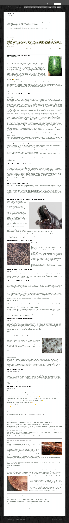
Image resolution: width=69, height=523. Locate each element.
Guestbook (50, 7)
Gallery (44, 7)
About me (30, 7)
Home (25, 7)
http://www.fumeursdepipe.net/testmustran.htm (34, 414)
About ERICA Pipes (38, 7)
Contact (59, 7)
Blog (55, 7)
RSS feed (50, 3)
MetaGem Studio (21, 519)
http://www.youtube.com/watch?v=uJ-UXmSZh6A (24, 291)
